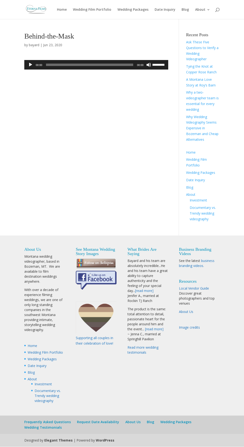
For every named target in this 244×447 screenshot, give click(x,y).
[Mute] (148, 64)
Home (62, 10)
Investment (198, 200)
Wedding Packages (132, 10)
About (200, 10)
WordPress (105, 440)
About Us (186, 311)
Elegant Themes (58, 440)
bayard (34, 45)
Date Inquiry (165, 10)
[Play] (30, 64)
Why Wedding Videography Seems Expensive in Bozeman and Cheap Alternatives (202, 128)
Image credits (189, 327)
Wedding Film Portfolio (92, 10)
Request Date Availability (98, 422)
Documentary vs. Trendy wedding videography (203, 213)
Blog (185, 10)
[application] (96, 65)
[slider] (159, 64)
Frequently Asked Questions (47, 422)
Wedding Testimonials (43, 427)
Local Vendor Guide (194, 288)
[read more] (144, 290)
